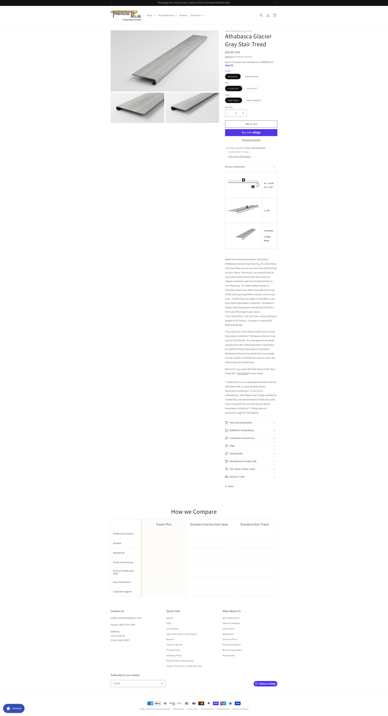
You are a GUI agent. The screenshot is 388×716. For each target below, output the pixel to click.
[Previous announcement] (111, 3)
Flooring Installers (232, 644)
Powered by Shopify (162, 709)
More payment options (251, 140)
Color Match (229, 628)
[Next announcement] (276, 3)
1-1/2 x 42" (254, 89)
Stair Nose (233, 100)
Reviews (170, 639)
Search (170, 618)
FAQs (169, 623)
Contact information (240, 709)
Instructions (173, 628)
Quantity (229, 107)
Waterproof (228, 634)
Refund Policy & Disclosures (180, 660)
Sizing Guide (229, 655)
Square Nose (253, 77)
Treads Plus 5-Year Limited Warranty (184, 666)
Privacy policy (192, 709)
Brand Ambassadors (232, 650)
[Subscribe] (161, 683)
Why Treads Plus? (231, 618)
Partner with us (230, 639)
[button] (150, 15)
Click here (242, 373)
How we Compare (231, 623)
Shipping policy (223, 709)
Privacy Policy (173, 650)
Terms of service (207, 709)
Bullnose (232, 76)
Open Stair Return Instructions (182, 634)
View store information (239, 156)
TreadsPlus (149, 709)
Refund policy (178, 709)
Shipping (229, 56)
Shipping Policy (174, 655)
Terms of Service (174, 644)
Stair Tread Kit (255, 101)
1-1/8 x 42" (233, 88)
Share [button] (231, 486)
